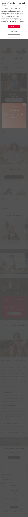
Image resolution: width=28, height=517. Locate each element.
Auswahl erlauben (14, 31)
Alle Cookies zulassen (14, 26)
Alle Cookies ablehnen (14, 36)
